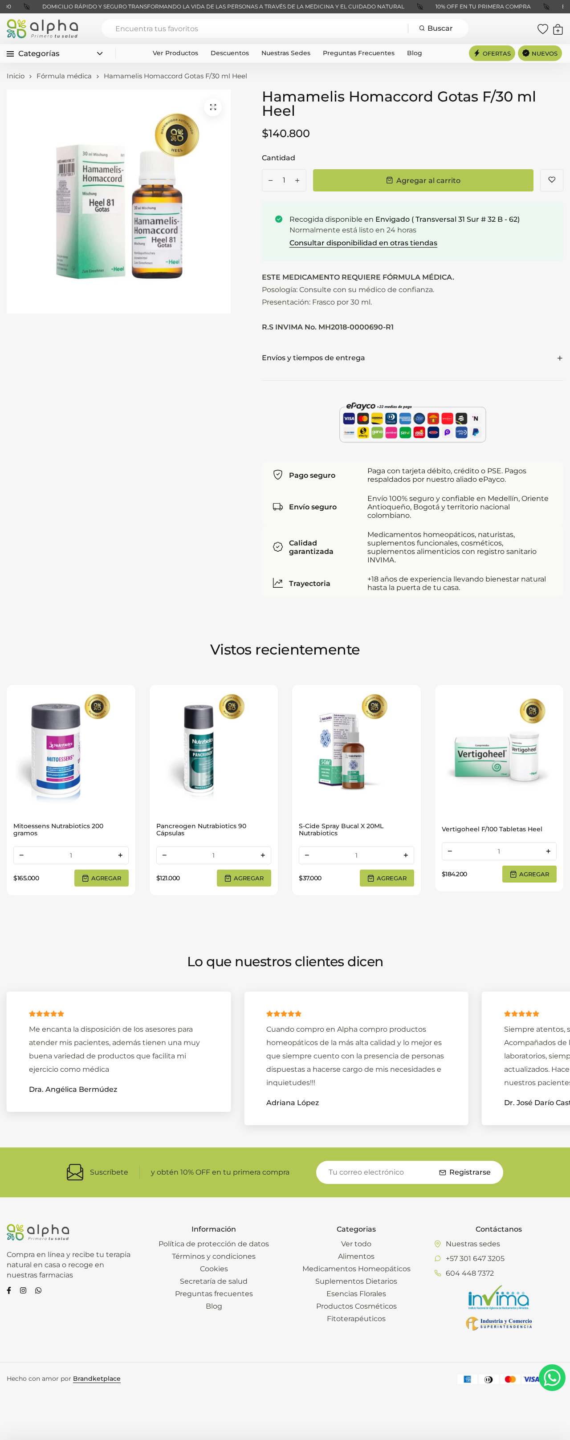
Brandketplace (97, 1379)
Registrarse (470, 1172)
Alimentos (356, 1256)
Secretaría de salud (214, 1281)
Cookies (214, 1269)
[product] (213, 107)
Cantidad (278, 158)
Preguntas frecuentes (359, 53)
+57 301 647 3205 (475, 1258)
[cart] (558, 28)
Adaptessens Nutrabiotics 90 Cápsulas (487, 829)
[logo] (42, 29)
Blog (414, 53)
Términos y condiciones (214, 1256)
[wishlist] (542, 28)
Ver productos (175, 53)
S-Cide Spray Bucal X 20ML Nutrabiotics (198, 829)
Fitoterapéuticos (356, 1318)
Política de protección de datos (214, 1244)
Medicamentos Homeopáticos (356, 1269)
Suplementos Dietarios (356, 1281)
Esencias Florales (356, 1293)
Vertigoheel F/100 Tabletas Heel (349, 829)
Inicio (15, 76)
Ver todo (356, 1244)
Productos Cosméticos (356, 1306)
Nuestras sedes (285, 53)
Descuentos (230, 53)
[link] (71, 749)
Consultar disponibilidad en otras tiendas (363, 243)
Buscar (440, 28)
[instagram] (23, 1289)
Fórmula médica (64, 76)
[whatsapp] (38, 1289)
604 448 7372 (470, 1273)
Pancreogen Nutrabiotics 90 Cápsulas (58, 829)
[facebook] (9, 1289)
